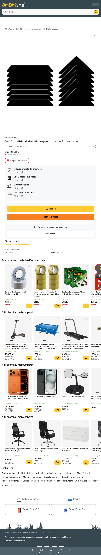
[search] (96, 12)
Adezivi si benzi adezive (51, 29)
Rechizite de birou (34, 29)
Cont (69, 553)
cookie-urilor (19, 541)
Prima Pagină (9, 29)
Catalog (41, 553)
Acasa (32, 553)
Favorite (60, 553)
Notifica (52, 208)
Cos (51, 553)
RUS (95, 4)
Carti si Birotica (21, 29)
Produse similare (50, 216)
